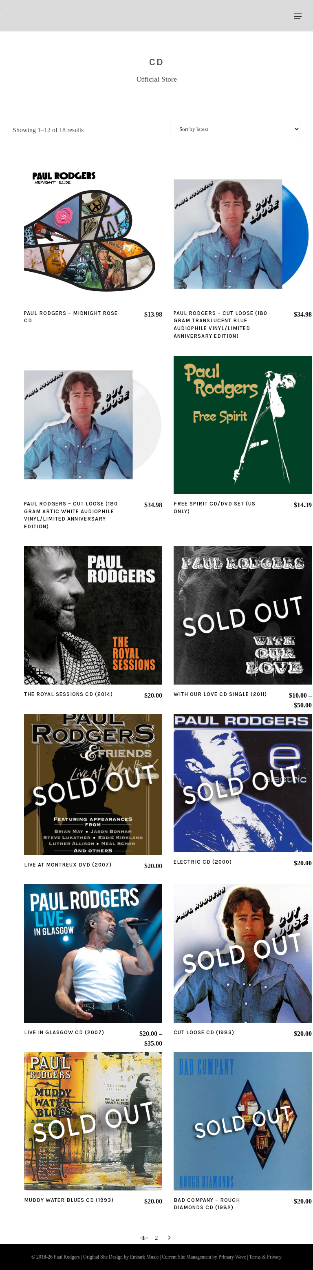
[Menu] (298, 15)
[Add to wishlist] (93, 234)
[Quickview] (70, 234)
